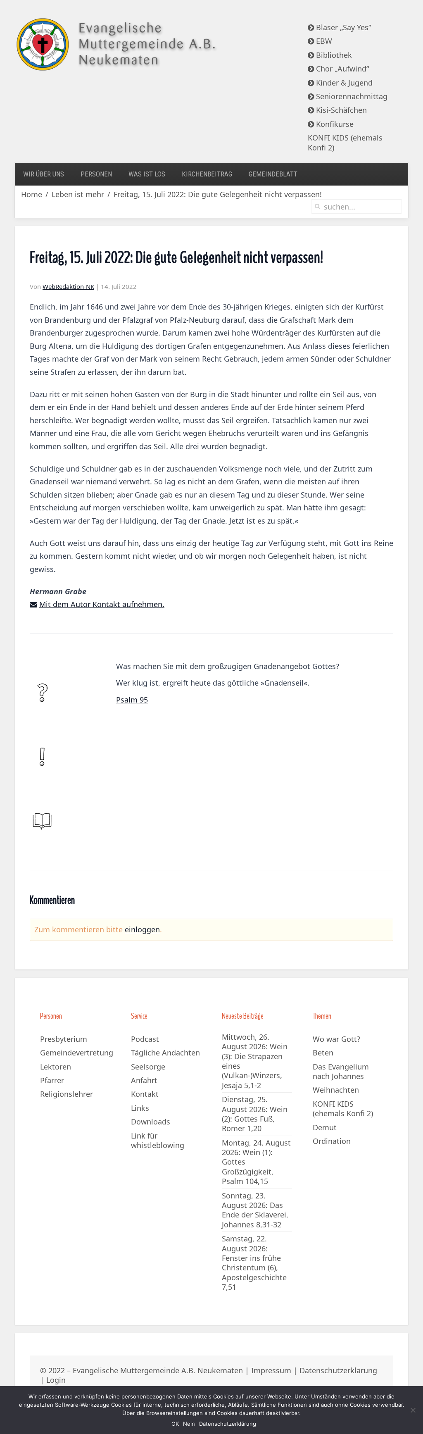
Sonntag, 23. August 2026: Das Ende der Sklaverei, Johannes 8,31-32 (255, 1210)
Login (56, 1380)
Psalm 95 (132, 700)
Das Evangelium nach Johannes (341, 1071)
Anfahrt (144, 1080)
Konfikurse (334, 124)
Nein (189, 1423)
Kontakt (145, 1094)
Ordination (332, 1141)
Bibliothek (333, 55)
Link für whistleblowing (157, 1140)
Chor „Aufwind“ (341, 69)
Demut (325, 1127)
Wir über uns (43, 174)
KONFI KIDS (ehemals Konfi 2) (345, 142)
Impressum (271, 1370)
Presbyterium (63, 1039)
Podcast (145, 1039)
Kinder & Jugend (343, 83)
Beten (323, 1053)
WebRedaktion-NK (68, 286)
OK (175, 1423)
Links (140, 1108)
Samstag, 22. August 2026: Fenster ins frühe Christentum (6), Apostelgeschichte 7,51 (254, 1263)
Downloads (150, 1122)
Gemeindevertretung (76, 1053)
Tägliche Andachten (165, 1053)
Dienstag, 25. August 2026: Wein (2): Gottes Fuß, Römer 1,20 (255, 1113)
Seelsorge (148, 1067)
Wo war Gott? (336, 1039)
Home (31, 194)
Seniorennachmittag (350, 96)
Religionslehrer (66, 1094)
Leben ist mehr (78, 194)
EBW (323, 41)
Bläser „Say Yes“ (342, 27)
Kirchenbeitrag (207, 174)
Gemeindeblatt (273, 174)
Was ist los (146, 174)
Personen (96, 174)
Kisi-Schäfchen (340, 110)
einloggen (142, 929)
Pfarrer (52, 1080)
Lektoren (55, 1067)
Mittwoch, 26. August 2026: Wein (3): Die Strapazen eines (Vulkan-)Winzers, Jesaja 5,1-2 (255, 1061)
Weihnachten (336, 1090)
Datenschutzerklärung (338, 1370)
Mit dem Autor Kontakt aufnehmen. (101, 604)
